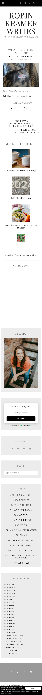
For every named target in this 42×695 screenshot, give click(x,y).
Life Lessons (21, 535)
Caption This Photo (21, 56)
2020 (9, 602)
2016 (9, 614)
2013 (9, 623)
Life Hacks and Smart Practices (21, 530)
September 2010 (13, 644)
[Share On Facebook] (17, 108)
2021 (9, 599)
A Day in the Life (21, 500)
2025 (9, 587)
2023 (9, 593)
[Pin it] (24, 108)
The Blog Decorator (16, 685)
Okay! (33, 688)
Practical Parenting (21, 545)
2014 (9, 620)
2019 (9, 605)
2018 (9, 608)
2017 (9, 611)
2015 (9, 617)
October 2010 (11, 641)
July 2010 (10, 650)
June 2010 (10, 653)
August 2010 (11, 647)
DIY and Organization (21, 510)
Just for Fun (21, 525)
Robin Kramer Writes (21, 23)
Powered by (15, 425)
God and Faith (21, 515)
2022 (9, 596)
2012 (9, 626)
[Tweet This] (11, 108)
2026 (9, 584)
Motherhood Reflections (21, 540)
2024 (9, 590)
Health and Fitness (21, 520)
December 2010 (12, 635)
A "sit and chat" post (21, 495)
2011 (9, 629)
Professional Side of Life (21, 550)
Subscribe (21, 419)
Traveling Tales (21, 563)
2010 (9, 632)
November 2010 (12, 638)
